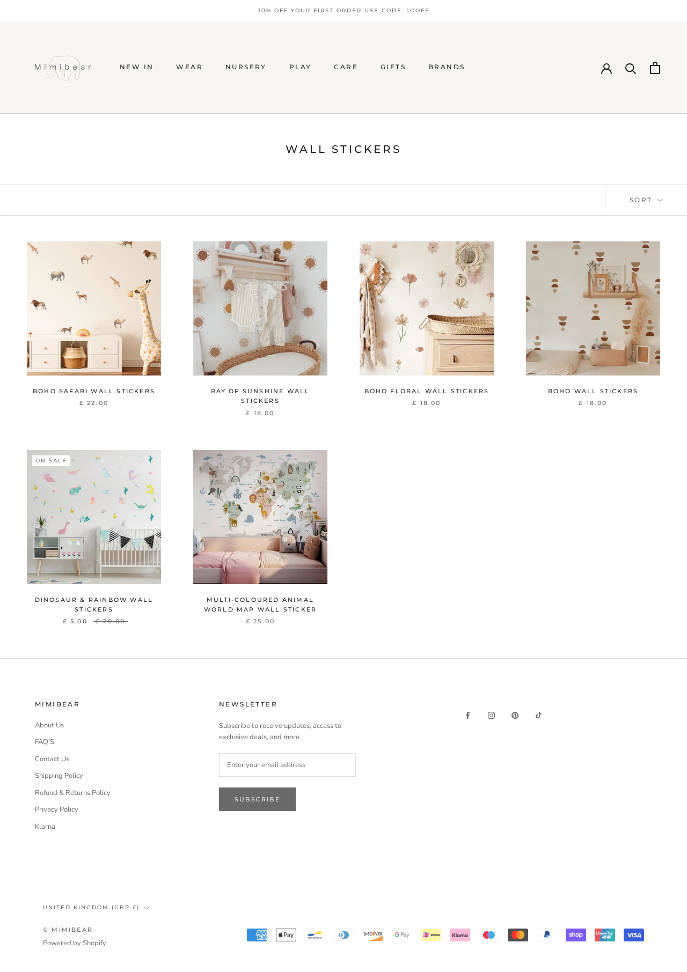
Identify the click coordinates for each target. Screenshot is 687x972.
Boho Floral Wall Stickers (426, 391)
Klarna (45, 826)
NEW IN (137, 67)
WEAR (189, 67)
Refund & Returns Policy (73, 793)
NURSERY (246, 67)
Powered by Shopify (74, 943)
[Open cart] (655, 68)
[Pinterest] (514, 715)
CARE (346, 67)
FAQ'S (44, 742)
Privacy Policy (56, 809)
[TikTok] (538, 715)
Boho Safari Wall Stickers (94, 391)
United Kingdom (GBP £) (91, 907)
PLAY (300, 67)
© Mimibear (68, 929)
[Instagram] (491, 715)
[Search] (631, 67)
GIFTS (393, 67)
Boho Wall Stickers (593, 391)
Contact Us (52, 759)
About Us (49, 725)
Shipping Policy (59, 775)
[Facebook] (467, 715)
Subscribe (257, 799)
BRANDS (446, 67)
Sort (642, 200)
